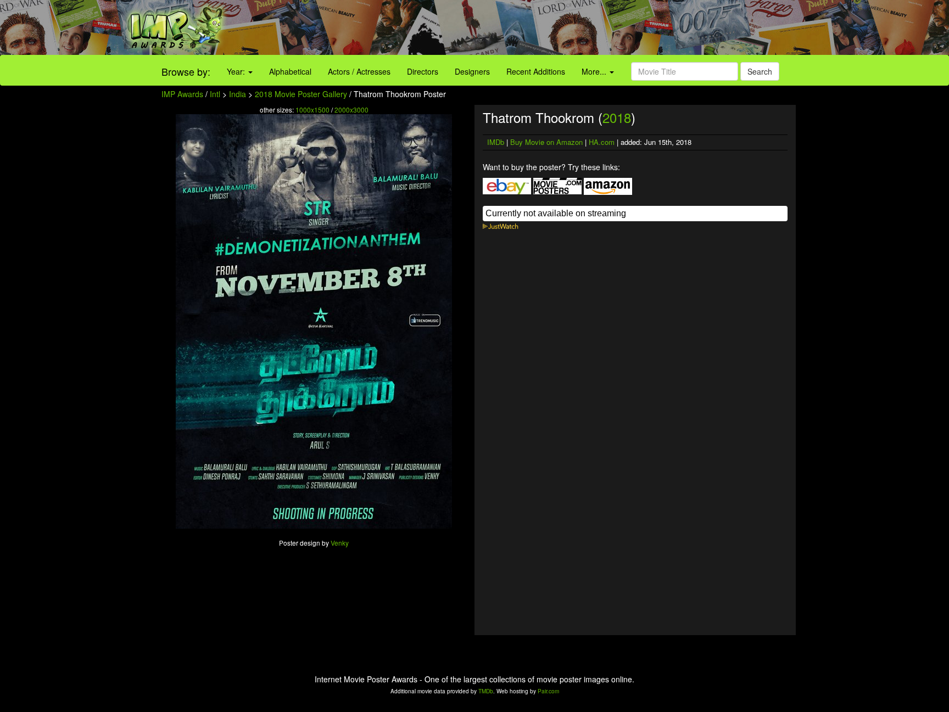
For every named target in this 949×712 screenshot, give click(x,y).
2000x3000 (351, 109)
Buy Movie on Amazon (546, 142)
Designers (472, 71)
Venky (340, 542)
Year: (237, 71)
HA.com (602, 142)
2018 (616, 117)
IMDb (495, 142)
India (237, 93)
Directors (422, 71)
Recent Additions (535, 71)
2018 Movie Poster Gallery (301, 93)
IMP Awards (182, 93)
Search (759, 71)
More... (595, 71)
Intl (215, 93)
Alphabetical (290, 71)
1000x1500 (312, 109)
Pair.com (548, 691)
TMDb (485, 691)
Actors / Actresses (359, 71)
